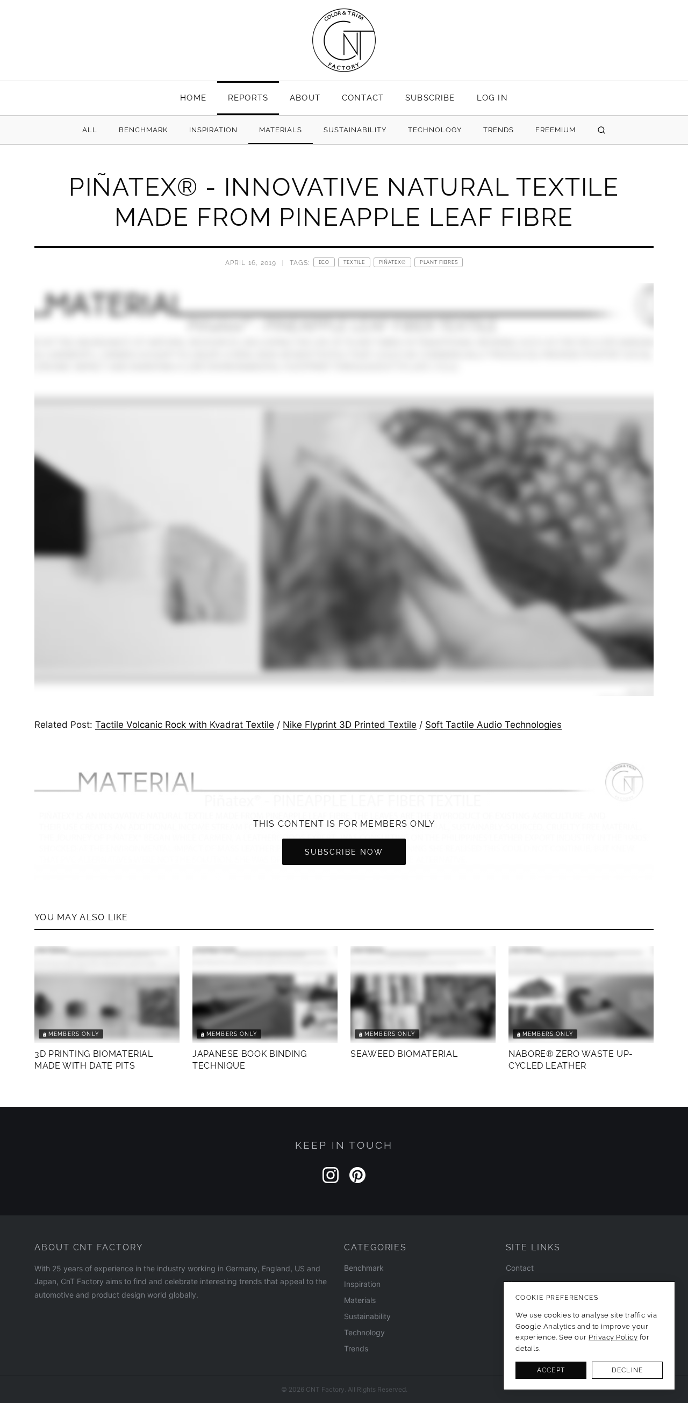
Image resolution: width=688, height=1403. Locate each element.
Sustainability (355, 130)
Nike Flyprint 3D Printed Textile (350, 724)
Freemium (555, 130)
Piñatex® (392, 262)
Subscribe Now (344, 851)
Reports (248, 97)
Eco (324, 262)
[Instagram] (330, 1175)
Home (193, 97)
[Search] (601, 130)
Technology (435, 130)
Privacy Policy (613, 1337)
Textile (353, 262)
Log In (492, 97)
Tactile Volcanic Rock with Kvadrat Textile (184, 724)
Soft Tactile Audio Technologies (493, 724)
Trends (498, 130)
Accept (551, 1370)
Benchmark (143, 130)
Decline (627, 1370)
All (89, 130)
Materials (280, 130)
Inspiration (213, 130)
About (305, 97)
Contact (363, 97)
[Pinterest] (357, 1175)
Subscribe (430, 97)
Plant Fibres (439, 262)
